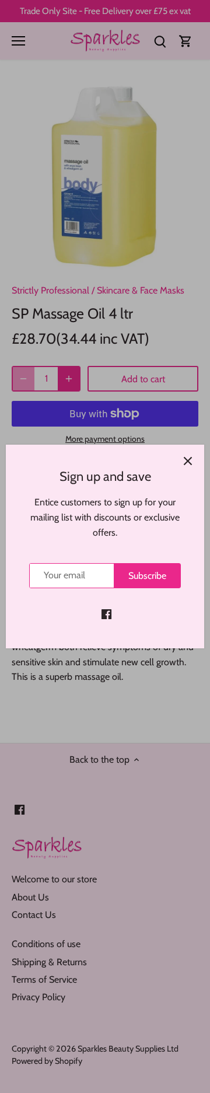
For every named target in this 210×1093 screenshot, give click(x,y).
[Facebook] (106, 613)
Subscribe (147, 575)
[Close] (188, 461)
